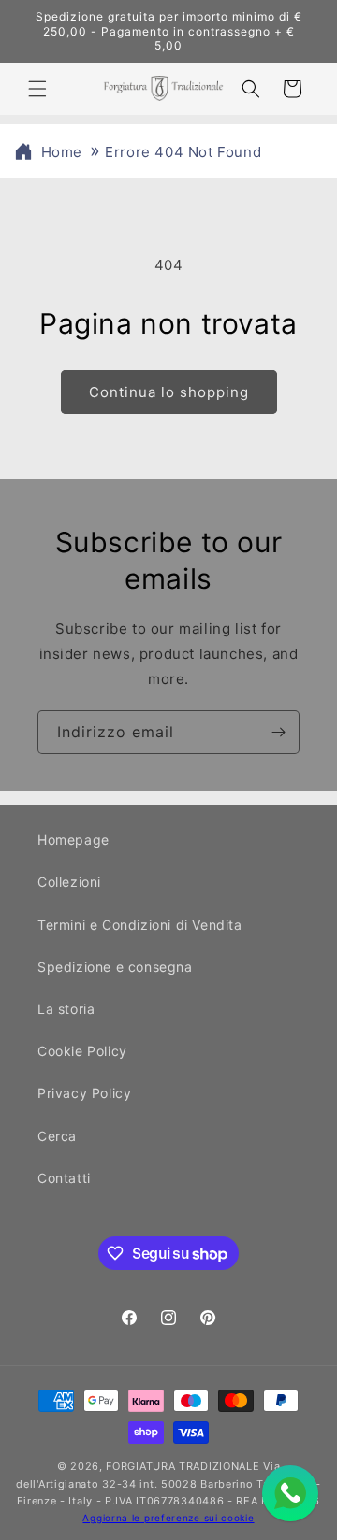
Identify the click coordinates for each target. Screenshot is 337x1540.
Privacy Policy (84, 1093)
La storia (66, 1009)
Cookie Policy (82, 1051)
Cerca (57, 1136)
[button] (37, 88)
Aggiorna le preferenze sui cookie (168, 1517)
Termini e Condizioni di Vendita (139, 925)
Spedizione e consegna (115, 967)
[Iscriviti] (278, 732)
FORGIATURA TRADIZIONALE (182, 1466)
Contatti (64, 1178)
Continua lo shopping (169, 392)
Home (61, 152)
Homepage (73, 840)
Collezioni (69, 882)
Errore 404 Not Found (183, 152)
